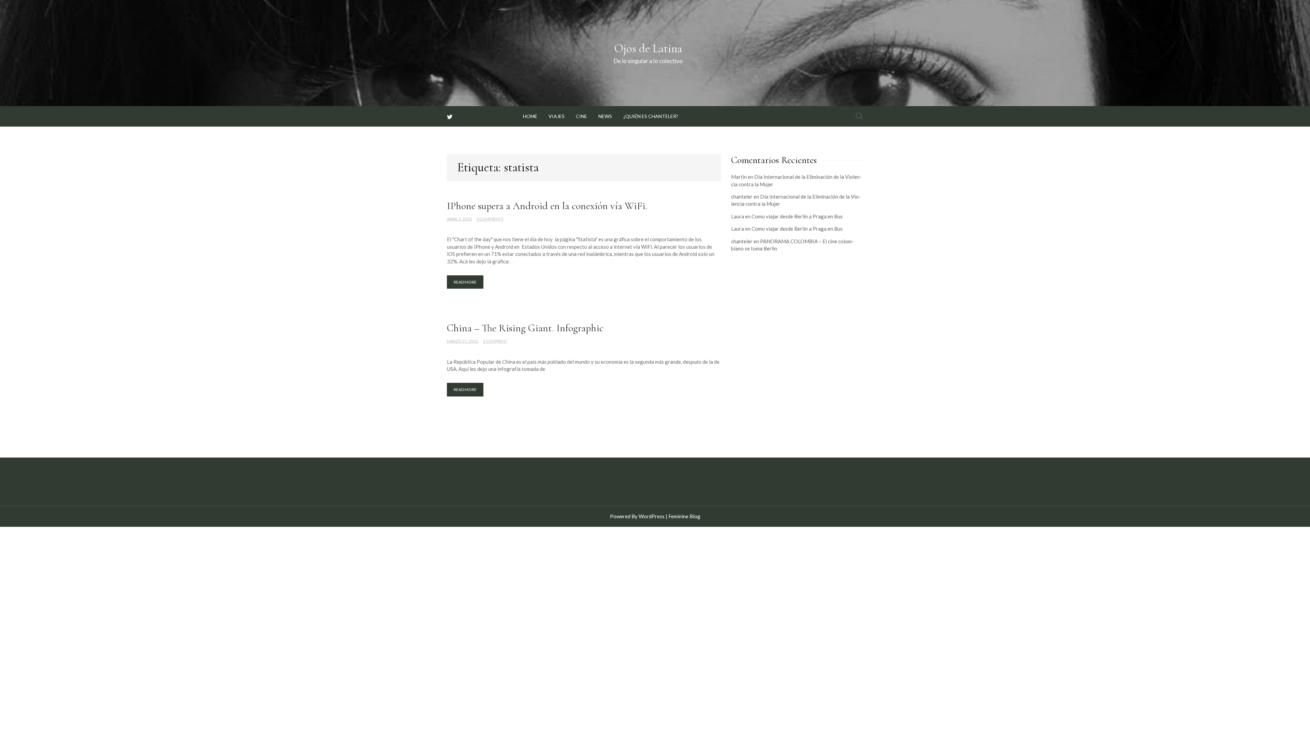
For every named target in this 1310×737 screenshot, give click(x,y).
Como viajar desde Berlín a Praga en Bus (797, 216)
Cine (581, 116)
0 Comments (490, 218)
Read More (465, 282)
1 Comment (495, 341)
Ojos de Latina (648, 48)
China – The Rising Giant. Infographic (525, 328)
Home (530, 116)
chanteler (742, 196)
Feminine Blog (684, 516)
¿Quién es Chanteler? (650, 116)
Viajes (557, 116)
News (605, 116)
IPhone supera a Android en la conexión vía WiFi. (547, 206)
